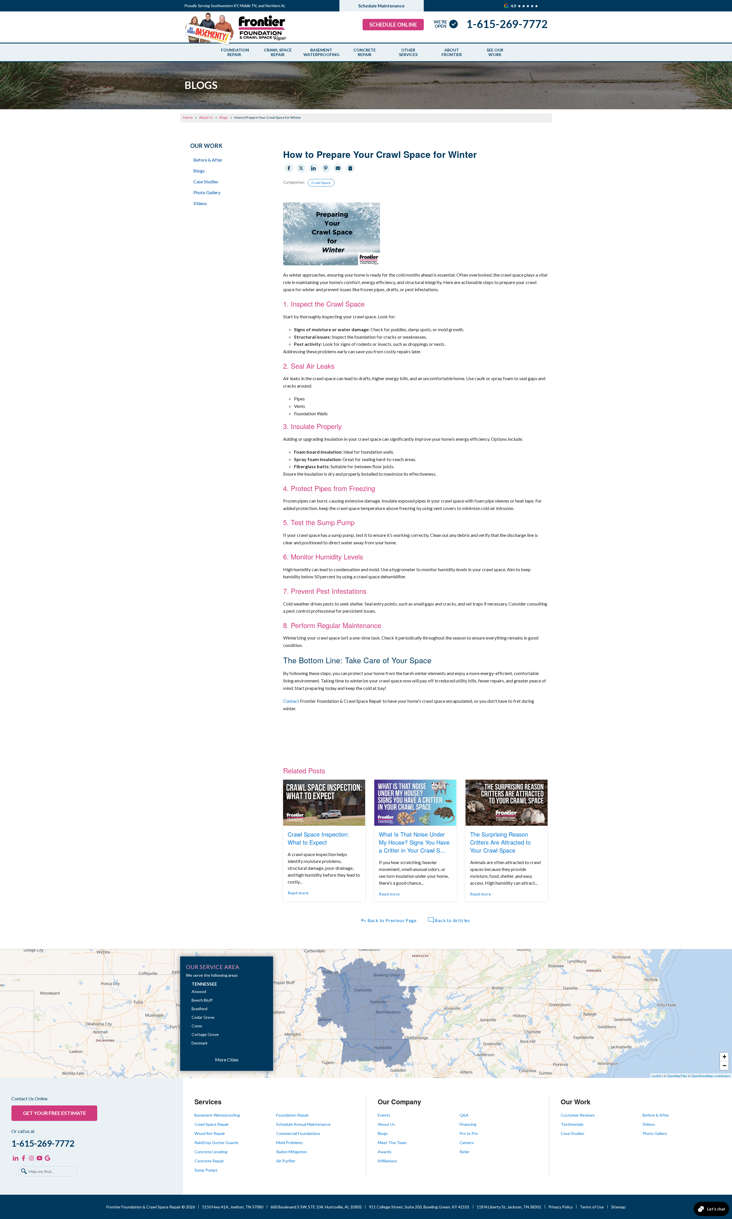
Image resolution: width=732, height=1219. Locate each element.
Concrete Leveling (210, 1151)
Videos (200, 203)
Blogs (199, 170)
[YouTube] (39, 1158)
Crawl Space (321, 182)
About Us (386, 1124)
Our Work (206, 145)
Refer (465, 1151)
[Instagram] (31, 1158)
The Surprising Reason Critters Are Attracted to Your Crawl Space (500, 842)
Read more (298, 892)
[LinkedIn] (15, 1158)
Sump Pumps (206, 1170)
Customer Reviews (578, 1115)
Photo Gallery (206, 192)
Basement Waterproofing (321, 52)
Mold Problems (289, 1142)
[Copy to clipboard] (350, 168)
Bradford (199, 1008)
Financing (468, 1124)
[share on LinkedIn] (313, 168)
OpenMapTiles (677, 1075)
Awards (384, 1151)
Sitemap (618, 1206)
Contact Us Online (29, 1098)
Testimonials (572, 1124)
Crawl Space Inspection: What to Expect (318, 838)
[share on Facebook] (288, 168)
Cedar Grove (203, 1017)
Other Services (408, 52)
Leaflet (656, 1075)
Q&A (464, 1115)
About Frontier (451, 52)
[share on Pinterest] (325, 168)
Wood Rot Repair (209, 1133)
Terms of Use (592, 1206)
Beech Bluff (202, 1000)
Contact (291, 701)
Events (384, 1115)
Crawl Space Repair (278, 52)
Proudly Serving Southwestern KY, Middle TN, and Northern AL (234, 5)
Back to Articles (452, 920)
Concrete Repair (364, 52)
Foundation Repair (234, 52)
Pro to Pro (469, 1133)
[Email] (338, 168)
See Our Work (495, 52)
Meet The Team (392, 1142)
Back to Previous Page (391, 920)
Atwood (199, 991)
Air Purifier (285, 1160)
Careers (467, 1142)
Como (197, 1025)
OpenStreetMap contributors (711, 1075)
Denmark (200, 1043)
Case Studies (205, 181)
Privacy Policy (560, 1206)
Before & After (207, 159)
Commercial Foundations (298, 1133)
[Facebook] (23, 1158)
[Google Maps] (47, 1158)
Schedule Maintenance (381, 5)
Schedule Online (393, 24)
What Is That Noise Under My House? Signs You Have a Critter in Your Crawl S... (414, 842)
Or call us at (23, 1131)
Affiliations (387, 1160)
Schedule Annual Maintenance (303, 1124)
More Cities (226, 1059)
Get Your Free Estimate (54, 1113)
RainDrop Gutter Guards (216, 1142)
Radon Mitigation (291, 1151)
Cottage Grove (205, 1034)
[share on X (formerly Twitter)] (301, 168)
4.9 (514, 5)
